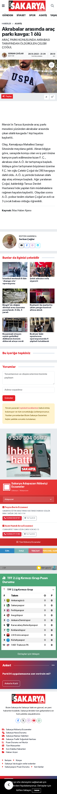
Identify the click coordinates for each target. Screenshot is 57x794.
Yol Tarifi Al (31, 518)
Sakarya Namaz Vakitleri (17, 736)
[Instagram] (32, 245)
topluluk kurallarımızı (29, 408)
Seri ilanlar (39, 767)
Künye (19, 760)
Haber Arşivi (12, 752)
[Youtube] (33, 720)
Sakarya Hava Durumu (16, 733)
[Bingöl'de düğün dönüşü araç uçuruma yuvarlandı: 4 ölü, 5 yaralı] (14, 296)
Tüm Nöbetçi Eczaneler (29, 542)
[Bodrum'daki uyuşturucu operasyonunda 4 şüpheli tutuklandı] (42, 325)
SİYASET (21, 15)
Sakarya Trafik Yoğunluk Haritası (21, 739)
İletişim (8, 760)
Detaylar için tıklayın (28, 654)
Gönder (9, 398)
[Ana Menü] (3, 6)
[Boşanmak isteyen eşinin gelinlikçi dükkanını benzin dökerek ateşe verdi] (14, 325)
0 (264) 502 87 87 (13, 518)
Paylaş (9, 96)
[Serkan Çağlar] (9, 241)
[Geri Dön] (8, 785)
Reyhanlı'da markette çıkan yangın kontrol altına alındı (41, 307)
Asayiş (18, 24)
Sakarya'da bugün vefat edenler (20, 764)
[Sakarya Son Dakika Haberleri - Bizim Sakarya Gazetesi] (27, 5)
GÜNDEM (7, 15)
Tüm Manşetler (13, 746)
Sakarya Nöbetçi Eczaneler (18, 729)
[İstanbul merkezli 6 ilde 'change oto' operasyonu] (14, 269)
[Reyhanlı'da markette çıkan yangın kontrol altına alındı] (42, 296)
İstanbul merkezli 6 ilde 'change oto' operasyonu (14, 281)
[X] (23, 720)
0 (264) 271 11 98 (13, 534)
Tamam (36, 790)
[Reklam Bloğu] (28, 455)
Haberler (6, 24)
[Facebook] (26, 245)
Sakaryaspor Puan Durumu (17, 767)
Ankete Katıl (11, 683)
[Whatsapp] (39, 720)
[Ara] (52, 6)
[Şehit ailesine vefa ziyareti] (42, 269)
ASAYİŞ (43, 15)
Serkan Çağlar (27, 239)
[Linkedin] (37, 245)
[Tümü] (53, 665)
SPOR (32, 15)
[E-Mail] (21, 245)
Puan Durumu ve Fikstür (17, 742)
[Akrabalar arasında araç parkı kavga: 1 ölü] (28, 76)
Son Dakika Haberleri (16, 749)
